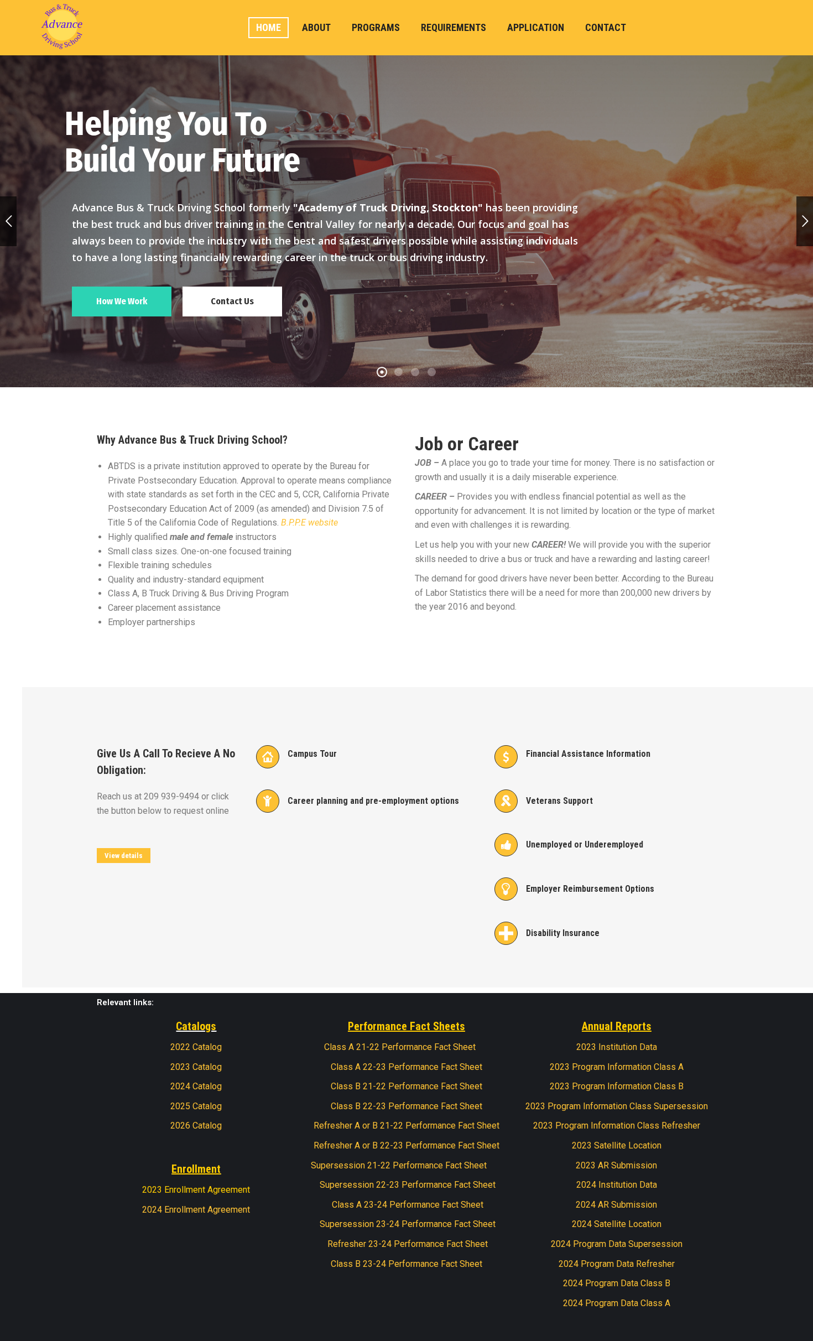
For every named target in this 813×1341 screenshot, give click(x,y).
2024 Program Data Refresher (617, 1264)
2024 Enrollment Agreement (196, 1209)
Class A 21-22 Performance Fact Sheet (400, 1047)
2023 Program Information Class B (617, 1086)
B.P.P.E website (309, 522)
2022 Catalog (196, 1047)
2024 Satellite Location (616, 1224)
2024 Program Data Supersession (616, 1244)
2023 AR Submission (616, 1165)
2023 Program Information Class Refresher (616, 1125)
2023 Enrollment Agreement (196, 1189)
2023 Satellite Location (616, 1145)
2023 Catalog (196, 1067)
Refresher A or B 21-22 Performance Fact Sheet (406, 1125)
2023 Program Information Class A (617, 1067)
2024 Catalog (196, 1086)
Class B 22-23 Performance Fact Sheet (406, 1106)
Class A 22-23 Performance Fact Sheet (406, 1067)
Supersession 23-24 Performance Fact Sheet (406, 1224)
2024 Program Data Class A (616, 1303)
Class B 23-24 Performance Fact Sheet (406, 1264)
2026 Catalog (196, 1125)
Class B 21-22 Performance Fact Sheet (406, 1086)
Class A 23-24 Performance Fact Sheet (406, 1204)
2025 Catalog (196, 1106)
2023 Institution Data (616, 1047)
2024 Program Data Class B (616, 1283)
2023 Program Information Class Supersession (616, 1106)
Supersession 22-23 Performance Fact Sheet (408, 1184)
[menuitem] (268, 27)
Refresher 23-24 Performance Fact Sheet (406, 1244)
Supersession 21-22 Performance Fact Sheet (399, 1165)
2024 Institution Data (616, 1184)
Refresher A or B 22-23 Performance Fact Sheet (406, 1145)
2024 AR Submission (616, 1204)
